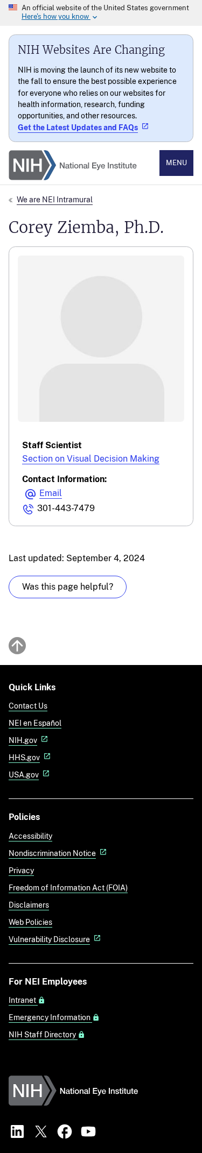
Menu (176, 163)
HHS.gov (24, 757)
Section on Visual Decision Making (90, 459)
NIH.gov (23, 740)
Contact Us (28, 705)
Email (50, 493)
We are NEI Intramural (55, 199)
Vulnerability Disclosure (49, 939)
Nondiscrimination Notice (52, 853)
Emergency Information (50, 1017)
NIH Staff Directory (43, 1034)
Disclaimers (29, 904)
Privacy (21, 870)
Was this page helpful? (67, 587)
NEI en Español (35, 722)
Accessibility (30, 835)
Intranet (23, 1000)
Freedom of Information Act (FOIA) (68, 887)
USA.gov (24, 774)
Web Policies (30, 921)
